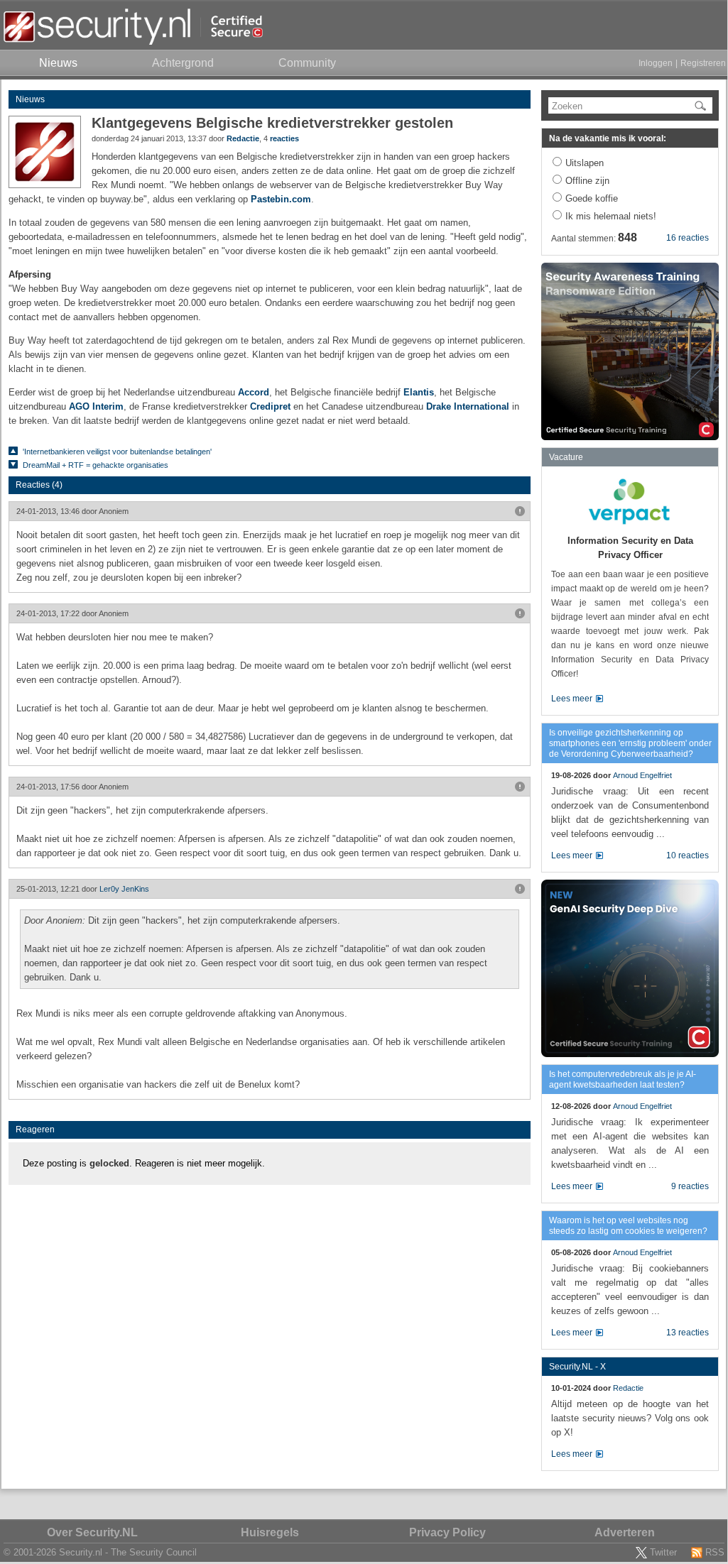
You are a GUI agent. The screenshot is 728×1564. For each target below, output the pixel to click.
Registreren (703, 63)
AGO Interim (96, 406)
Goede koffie (591, 198)
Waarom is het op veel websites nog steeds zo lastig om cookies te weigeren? (628, 1225)
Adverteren (624, 1532)
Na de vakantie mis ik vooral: (607, 138)
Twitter (663, 1552)
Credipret (270, 406)
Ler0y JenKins (124, 889)
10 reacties (687, 855)
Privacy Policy (447, 1532)
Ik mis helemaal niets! (610, 216)
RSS (714, 1552)
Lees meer (571, 699)
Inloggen (656, 63)
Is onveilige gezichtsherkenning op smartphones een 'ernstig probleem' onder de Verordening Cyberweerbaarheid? (630, 743)
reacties (284, 138)
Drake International (467, 406)
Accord (253, 392)
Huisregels (270, 1532)
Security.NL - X (577, 1367)
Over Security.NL (92, 1532)
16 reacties (687, 238)
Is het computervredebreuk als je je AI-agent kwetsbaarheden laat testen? (622, 1079)
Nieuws (30, 99)
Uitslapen (584, 163)
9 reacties (690, 1186)
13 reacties (687, 1333)
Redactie (243, 138)
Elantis (418, 392)
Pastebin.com (281, 199)
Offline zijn (587, 180)
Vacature (566, 457)
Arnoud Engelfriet (642, 775)
